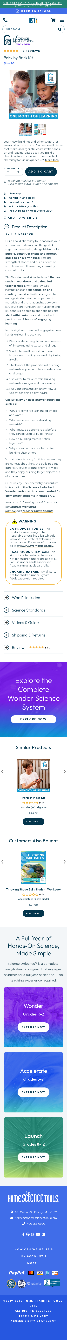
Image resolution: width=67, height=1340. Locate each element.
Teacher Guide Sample (37, 511)
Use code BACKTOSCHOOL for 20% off (32, 2)
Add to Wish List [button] (23, 217)
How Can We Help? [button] (32, 1249)
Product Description (29, 226)
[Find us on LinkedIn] (43, 1234)
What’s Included (26, 597)
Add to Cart (33, 821)
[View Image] (25, 133)
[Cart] (53, 20)
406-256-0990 (35, 1223)
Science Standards (28, 610)
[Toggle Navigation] (62, 20)
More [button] (32, 1263)
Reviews (34, 648)
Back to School (35, 11)
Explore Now (33, 719)
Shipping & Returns (29, 635)
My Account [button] (32, 1256)
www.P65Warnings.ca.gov (35, 545)
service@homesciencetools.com (36, 1218)
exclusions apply (40, 5)
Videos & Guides (26, 622)
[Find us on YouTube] (38, 1234)
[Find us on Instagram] (32, 1234)
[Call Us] (5, 20)
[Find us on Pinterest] (27, 1234)
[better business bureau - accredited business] (52, 1283)
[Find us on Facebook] (23, 1234)
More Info (52, 160)
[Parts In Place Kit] (33, 777)
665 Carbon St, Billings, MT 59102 (35, 1212)
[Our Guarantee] (11, 1283)
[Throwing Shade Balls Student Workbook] (33, 869)
